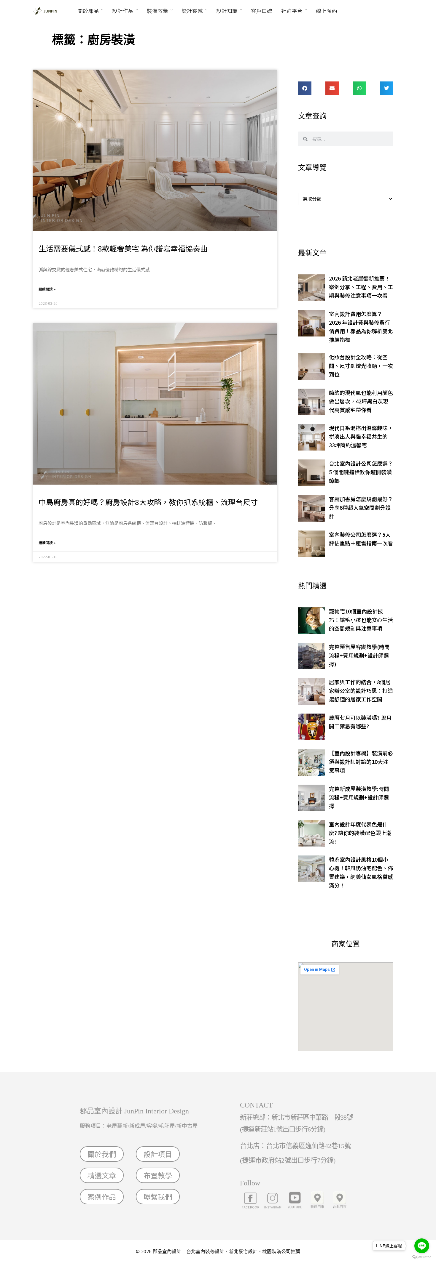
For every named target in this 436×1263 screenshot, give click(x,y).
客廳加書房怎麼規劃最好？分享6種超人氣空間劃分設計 (361, 507)
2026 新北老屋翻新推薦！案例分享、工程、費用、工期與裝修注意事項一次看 (361, 286)
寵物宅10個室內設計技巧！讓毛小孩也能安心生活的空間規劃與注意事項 (361, 619)
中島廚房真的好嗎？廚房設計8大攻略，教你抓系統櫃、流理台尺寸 (148, 501)
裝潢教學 (157, 11)
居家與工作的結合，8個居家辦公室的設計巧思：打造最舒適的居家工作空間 (361, 690)
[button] (304, 88)
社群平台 (292, 11)
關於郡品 (88, 11)
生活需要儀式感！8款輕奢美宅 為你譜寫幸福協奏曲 (123, 248)
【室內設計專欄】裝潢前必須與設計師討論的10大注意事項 (361, 761)
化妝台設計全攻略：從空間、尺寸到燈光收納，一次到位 (361, 365)
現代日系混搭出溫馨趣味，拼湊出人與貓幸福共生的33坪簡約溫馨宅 (361, 436)
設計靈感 (192, 11)
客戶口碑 (261, 11)
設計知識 (227, 11)
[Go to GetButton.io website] (421, 1257)
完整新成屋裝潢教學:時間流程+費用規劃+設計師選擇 (359, 797)
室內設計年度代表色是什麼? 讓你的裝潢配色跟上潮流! (360, 832)
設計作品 (122, 11)
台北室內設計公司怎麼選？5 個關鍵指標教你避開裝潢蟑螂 (361, 471)
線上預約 (326, 11)
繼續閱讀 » (47, 288)
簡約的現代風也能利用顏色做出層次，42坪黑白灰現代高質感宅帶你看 (361, 401)
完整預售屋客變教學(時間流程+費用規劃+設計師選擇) (359, 655)
